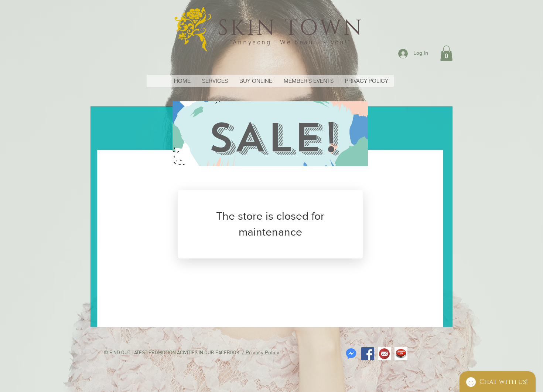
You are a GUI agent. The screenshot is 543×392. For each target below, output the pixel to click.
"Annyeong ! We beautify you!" (290, 43)
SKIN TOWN (290, 28)
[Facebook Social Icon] (367, 353)
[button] (446, 53)
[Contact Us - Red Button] (401, 353)
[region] (270, 133)
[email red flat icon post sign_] (384, 353)
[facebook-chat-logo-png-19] (351, 353)
